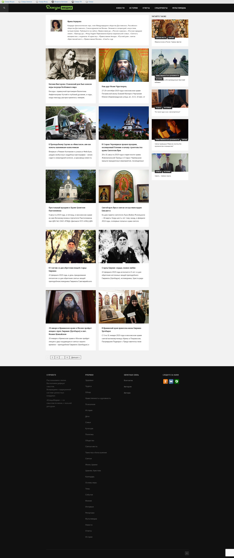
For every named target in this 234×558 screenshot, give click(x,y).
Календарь (89, 477)
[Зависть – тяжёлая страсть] (170, 162)
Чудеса (158, 107)
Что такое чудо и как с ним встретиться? (167, 112)
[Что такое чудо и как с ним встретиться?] (170, 98)
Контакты (128, 380)
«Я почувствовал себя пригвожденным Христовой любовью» (170, 81)
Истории (133, 8)
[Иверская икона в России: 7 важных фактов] (170, 28)
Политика (89, 434)
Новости (120, 8)
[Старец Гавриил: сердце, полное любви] (124, 246)
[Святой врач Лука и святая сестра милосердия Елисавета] (124, 186)
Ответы (146, 8)
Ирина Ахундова (74, 21)
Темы (87, 489)
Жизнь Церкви (91, 465)
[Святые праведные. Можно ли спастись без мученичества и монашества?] (170, 129)
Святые (171, 37)
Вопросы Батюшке (61, 2)
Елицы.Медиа (9, 2)
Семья (88, 422)
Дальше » (75, 357)
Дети (87, 416)
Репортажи (89, 513)
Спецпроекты (161, 8)
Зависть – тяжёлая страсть (163, 176)
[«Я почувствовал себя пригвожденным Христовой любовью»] (170, 62)
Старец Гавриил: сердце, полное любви (118, 267)
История (88, 410)
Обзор (88, 392)
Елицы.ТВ (78, 2)
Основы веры (91, 483)
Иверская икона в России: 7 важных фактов (168, 42)
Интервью (167, 107)
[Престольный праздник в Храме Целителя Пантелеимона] (71, 186)
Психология (90, 404)
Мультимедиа (179, 8)
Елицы (91, 2)
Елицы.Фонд (43, 2)
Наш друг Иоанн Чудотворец (114, 86)
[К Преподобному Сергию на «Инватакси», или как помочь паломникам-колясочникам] (71, 123)
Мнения (88, 501)
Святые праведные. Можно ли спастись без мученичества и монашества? (168, 145)
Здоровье (89, 380)
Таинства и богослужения (96, 453)
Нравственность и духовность (167, 75)
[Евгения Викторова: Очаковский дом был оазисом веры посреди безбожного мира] (71, 63)
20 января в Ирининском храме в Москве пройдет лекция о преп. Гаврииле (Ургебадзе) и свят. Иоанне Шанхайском (70, 331)
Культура (89, 428)
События (89, 495)
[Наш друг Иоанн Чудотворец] (124, 65)
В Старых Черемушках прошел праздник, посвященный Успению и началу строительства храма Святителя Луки (122, 147)
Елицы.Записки (26, 2)
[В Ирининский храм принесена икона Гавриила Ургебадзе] (124, 306)
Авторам (128, 386)
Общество (89, 440)
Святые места (161, 37)
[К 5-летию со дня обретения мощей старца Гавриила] (71, 246)
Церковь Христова (93, 471)
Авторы (127, 393)
